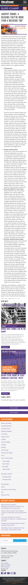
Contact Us (14, 582)
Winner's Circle (5, 494)
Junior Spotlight (5, 441)
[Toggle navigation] (25, 2)
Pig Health (5, 465)
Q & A (2, 454)
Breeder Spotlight (6, 422)
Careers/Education (6, 425)
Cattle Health (6, 460)
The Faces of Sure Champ (8, 488)
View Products (14, 411)
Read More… (5, 346)
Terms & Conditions (20, 581)
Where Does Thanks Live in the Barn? (13, 329)
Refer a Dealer (5, 566)
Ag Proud (13, 297)
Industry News (5, 436)
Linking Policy (6, 581)
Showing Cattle (6, 476)
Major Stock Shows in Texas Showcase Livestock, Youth (12, 376)
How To (16, 297)
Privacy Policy (13, 581)
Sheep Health (6, 468)
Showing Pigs (5, 483)
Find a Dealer (14, 407)
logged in (11, 399)
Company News (5, 427)
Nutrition (3, 446)
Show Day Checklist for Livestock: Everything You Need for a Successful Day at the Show (14, 518)
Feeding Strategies (6, 430)
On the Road (4, 449)
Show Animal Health (7, 457)
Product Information (7, 452)
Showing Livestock (6, 473)
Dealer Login (4, 567)
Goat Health (5, 463)
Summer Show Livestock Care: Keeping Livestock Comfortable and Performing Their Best (14, 511)
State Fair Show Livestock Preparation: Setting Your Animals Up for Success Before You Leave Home (12, 505)
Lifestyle (6, 297)
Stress (3, 486)
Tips (18, 297)
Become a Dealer (6, 564)
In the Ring (4, 433)
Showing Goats (6, 478)
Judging (3, 438)
